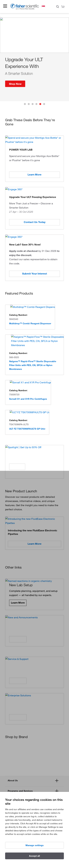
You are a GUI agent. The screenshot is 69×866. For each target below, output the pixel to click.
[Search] (58, 7)
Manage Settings (35, 845)
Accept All (34, 855)
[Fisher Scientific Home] (24, 8)
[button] (5, 6)
